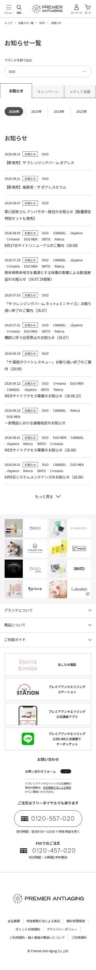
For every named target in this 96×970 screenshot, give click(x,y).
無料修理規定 (76, 921)
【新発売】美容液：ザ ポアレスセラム (35, 187)
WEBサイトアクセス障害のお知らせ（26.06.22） (44, 395)
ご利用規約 (79, 937)
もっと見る (44, 496)
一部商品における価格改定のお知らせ (35, 422)
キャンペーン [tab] (48, 91)
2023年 (81, 111)
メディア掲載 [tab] (80, 91)
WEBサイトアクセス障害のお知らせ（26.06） (42, 449)
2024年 (59, 111)
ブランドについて (18, 610)
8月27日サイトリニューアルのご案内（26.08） (42, 245)
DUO (42, 23)
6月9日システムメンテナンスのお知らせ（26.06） (45, 477)
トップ (8, 23)
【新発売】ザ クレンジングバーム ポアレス (39, 162)
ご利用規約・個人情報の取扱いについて (37, 937)
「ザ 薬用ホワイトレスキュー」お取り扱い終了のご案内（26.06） (48, 365)
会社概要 (14, 921)
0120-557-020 (53, 818)
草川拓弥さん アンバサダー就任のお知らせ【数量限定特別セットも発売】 (48, 215)
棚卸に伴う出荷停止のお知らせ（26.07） (38, 337)
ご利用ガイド (15, 639)
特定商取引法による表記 (57, 787)
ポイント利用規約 (28, 929)
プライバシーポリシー (62, 929)
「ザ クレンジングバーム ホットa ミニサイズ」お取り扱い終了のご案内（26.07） (48, 307)
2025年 (36, 111)
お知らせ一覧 (26, 23)
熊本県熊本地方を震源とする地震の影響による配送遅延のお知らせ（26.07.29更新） (48, 276)
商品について (15, 624)
